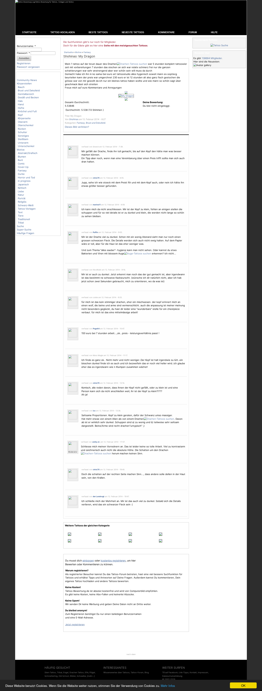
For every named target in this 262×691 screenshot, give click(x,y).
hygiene (121, 250)
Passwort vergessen (28, 66)
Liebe (21, 191)
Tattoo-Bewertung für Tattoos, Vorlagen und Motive (54, 2)
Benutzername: (26, 46)
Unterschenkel (26, 146)
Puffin (95, 232)
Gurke (21, 173)
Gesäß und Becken (28, 97)
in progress (24, 180)
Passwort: (23, 53)
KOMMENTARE (166, 32)
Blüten (73, 676)
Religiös (22, 201)
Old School (64, 676)
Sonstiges (23, 135)
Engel (65, 672)
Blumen (22, 156)
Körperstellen (24, 83)
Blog (147, 672)
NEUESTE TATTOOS (133, 32)
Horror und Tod (26, 177)
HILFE (214, 32)
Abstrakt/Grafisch (27, 153)
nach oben (131, 654)
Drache (97, 236)
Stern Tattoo (50, 672)
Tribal (21, 222)
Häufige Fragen (25, 233)
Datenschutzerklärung (172, 676)
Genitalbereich (26, 94)
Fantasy (22, 170)
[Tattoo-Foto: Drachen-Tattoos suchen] (132, 63)
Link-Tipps (184, 672)
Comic (21, 163)
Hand (21, 104)
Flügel (92, 672)
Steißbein (23, 139)
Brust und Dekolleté (29, 90)
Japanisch (23, 184)
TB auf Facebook (170, 672)
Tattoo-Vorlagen (27, 208)
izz (94, 411)
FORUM (193, 32)
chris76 (96, 178)
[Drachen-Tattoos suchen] (159, 418)
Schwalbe (81, 676)
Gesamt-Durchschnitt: (77, 102)
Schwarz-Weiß (26, 205)
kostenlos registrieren (113, 560)
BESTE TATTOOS (98, 32)
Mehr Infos (168, 685)
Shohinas (70, 56)
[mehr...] (91, 676)
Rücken (22, 128)
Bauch (21, 87)
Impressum (203, 672)
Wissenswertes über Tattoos (116, 672)
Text (20, 212)
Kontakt (193, 672)
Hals (20, 101)
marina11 (97, 205)
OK (243, 685)
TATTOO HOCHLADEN (62, 32)
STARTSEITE (29, 32)
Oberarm (22, 121)
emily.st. (96, 442)
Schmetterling (51, 676)
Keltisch (22, 187)
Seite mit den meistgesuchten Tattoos (125, 45)
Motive (21, 149)
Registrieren (23, 63)
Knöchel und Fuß (27, 111)
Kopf (20, 114)
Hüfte (21, 107)
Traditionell (24, 219)
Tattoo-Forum (137, 672)
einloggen (88, 560)
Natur (21, 194)
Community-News (27, 80)
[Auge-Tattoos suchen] (137, 253)
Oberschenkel (25, 125)
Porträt (21, 198)
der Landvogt (98, 496)
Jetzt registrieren (75, 624)
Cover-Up (23, 167)
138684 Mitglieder (212, 58)
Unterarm (23, 142)
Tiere (21, 215)
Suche (20, 226)
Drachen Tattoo (77, 672)
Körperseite (24, 118)
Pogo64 (96, 328)
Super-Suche (24, 229)
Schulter (22, 132)
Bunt (20, 160)
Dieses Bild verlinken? (77, 126)
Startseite (68, 52)
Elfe (86, 672)
